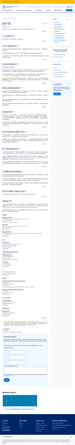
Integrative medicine (40, 427)
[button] (39, 6)
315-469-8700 (5, 266)
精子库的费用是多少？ (59, 35)
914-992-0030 (14, 222)
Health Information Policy (15, 332)
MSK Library (55, 429)
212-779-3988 (5, 229)
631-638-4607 (5, 248)
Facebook (4, 430)
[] (57, 70)
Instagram (2, 430)
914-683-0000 (5, 222)
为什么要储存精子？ (58, 24)
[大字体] (58, 56)
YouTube (7, 430)
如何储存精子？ (57, 31)
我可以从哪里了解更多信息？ (60, 40)
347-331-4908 (5, 236)
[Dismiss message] (72, 2)
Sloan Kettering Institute (57, 423)
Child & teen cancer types (41, 425)
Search (68, 6)
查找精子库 (56, 42)
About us (21, 423)
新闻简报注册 (57, 93)
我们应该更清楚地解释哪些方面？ (11, 366)
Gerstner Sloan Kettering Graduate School (62, 425)
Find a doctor (39, 431)
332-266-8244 (16, 1)
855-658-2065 (5, 428)
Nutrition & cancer (40, 429)
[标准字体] (59, 54)
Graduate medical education (59, 427)
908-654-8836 (5, 294)
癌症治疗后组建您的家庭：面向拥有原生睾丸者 (19, 409)
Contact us (4, 423)
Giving (20, 427)
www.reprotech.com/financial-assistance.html (30, 163)
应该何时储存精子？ (58, 26)
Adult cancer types (40, 423)
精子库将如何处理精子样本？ (60, 33)
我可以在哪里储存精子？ (59, 29)
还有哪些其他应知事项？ (59, 37)
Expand (67, 19)
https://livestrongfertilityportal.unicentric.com (23, 159)
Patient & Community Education (10, 18)
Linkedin (9, 430)
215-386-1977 (5, 304)
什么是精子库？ (57, 22)
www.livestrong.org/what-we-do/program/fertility (27, 157)
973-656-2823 (5, 285)
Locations (4, 425)
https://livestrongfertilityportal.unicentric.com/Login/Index (24, 207)
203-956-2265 (5, 315)
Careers (21, 425)
